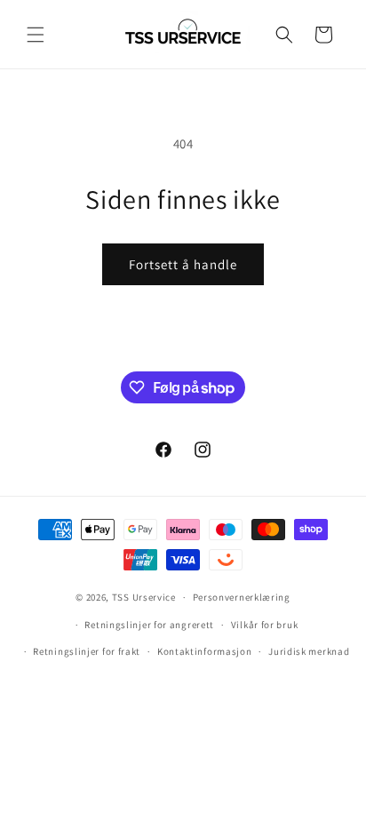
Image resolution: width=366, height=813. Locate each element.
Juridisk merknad (308, 651)
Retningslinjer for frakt (86, 651)
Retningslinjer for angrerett (149, 624)
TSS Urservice (144, 597)
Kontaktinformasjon (204, 651)
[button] (35, 34)
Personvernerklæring (241, 597)
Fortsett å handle (183, 264)
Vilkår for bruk (264, 624)
